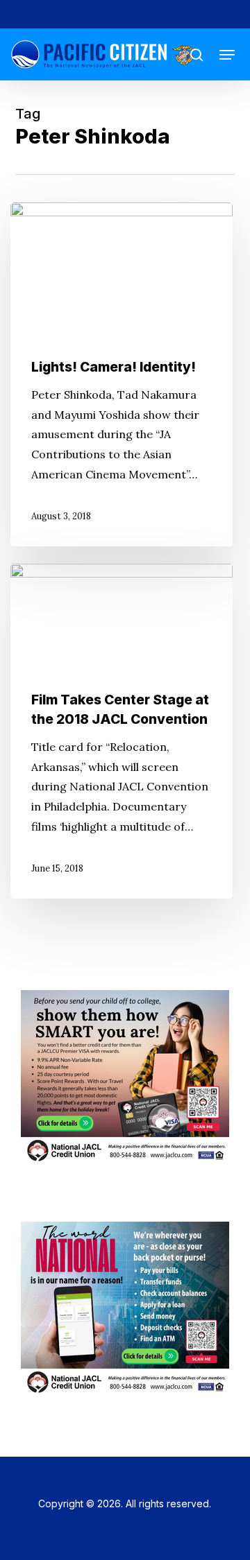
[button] (227, 55)
